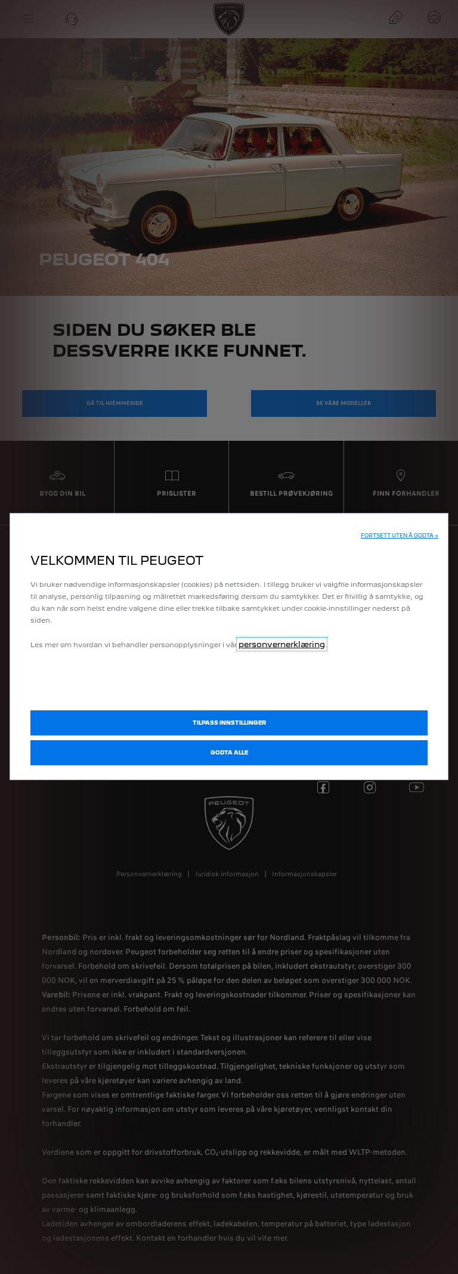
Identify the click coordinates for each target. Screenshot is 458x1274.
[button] (399, 536)
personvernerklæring (282, 644)
